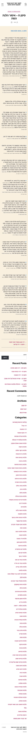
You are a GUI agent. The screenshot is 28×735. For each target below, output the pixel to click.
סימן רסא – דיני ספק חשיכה (19, 368)
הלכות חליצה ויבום (21, 531)
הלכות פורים (23, 634)
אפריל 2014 (23, 412)
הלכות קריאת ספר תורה (20, 655)
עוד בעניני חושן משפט (20, 718)
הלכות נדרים (23, 602)
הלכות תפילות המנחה (20, 697)
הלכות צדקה (23, 644)
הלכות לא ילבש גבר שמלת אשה (17, 574)
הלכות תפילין (23, 701)
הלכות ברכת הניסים (21, 478)
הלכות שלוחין (23, 683)
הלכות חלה (23, 528)
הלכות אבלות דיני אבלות (14, 11)
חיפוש (25, 354)
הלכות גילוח (23, 493)
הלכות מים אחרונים (21, 591)
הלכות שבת (23, 676)
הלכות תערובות (22, 690)
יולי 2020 (24, 405)
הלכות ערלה (23, 627)
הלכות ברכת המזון (21, 475)
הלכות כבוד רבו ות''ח (20, 563)
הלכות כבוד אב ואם (21, 560)
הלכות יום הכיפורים (21, 549)
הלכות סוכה (23, 616)
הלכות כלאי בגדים (21, 567)
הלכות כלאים (23, 570)
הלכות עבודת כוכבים (21, 620)
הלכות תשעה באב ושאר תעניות (17, 704)
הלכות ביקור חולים (21, 450)
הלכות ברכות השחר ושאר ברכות (17, 468)
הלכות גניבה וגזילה (21, 496)
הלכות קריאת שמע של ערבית (18, 662)
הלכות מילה (23, 588)
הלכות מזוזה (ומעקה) (20, 584)
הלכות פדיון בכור (22, 630)
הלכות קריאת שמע (21, 658)
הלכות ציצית (23, 648)
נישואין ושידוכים (22, 715)
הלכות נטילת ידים (21, 609)
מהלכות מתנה (22, 711)
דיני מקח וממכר (22, 433)
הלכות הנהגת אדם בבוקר (19, 517)
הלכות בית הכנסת (21, 454)
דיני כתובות (23, 429)
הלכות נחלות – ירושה (20, 605)
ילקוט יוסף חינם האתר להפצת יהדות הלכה (14, 4)
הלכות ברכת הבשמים (20, 471)
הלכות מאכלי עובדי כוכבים (19, 581)
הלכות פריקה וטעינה (21, 641)
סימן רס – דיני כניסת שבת (19, 371)
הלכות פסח (23, 637)
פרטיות (25, 731)
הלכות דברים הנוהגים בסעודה (18, 500)
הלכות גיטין (23, 489)
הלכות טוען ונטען (22, 542)
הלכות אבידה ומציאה (20, 436)
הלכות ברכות (23, 461)
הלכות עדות (23, 623)
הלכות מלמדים (22, 595)
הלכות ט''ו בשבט (22, 538)
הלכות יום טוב (22, 552)
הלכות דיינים (23, 503)
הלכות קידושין (22, 651)
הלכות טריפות (22, 545)
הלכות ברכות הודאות (20, 464)
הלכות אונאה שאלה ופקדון (19, 443)
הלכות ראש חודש (21, 669)
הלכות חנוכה (23, 535)
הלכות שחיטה (22, 679)
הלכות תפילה (23, 694)
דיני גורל (24, 425)
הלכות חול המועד (21, 521)
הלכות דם (24, 507)
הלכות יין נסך (23, 556)
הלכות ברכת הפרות (21, 482)
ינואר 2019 (23, 409)
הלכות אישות (23, 447)
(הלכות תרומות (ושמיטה (20, 422)
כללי (25, 708)
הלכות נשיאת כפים (21, 612)
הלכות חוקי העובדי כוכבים (19, 524)
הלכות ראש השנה (21, 665)
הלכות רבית (23, 672)
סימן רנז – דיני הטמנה (20, 375)
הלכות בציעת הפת (21, 457)
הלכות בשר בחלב (21, 485)
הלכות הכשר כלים (21, 510)
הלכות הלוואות (22, 514)
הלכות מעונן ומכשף (21, 598)
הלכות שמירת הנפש (21, 687)
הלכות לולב (23, 577)
